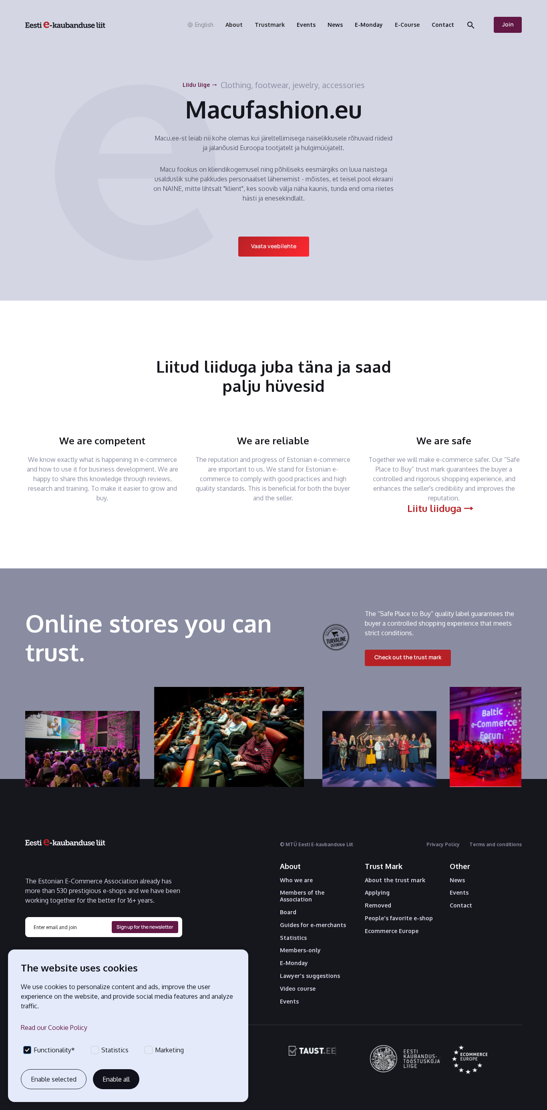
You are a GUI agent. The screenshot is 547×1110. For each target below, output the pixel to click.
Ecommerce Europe (391, 931)
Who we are (296, 880)
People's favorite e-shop (399, 918)
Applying (377, 892)
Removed (378, 905)
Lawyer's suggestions (310, 976)
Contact (461, 905)
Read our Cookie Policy (54, 1028)
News (457, 880)
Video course (298, 989)
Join (508, 24)
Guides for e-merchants (313, 925)
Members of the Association (302, 896)
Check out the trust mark (407, 657)
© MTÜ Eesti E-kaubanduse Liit (316, 844)
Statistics (293, 938)
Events (289, 1001)
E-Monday (294, 963)
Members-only (300, 950)
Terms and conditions (495, 844)
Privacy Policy (443, 844)
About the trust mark (395, 880)
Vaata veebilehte (273, 246)
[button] (200, 25)
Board (288, 912)
